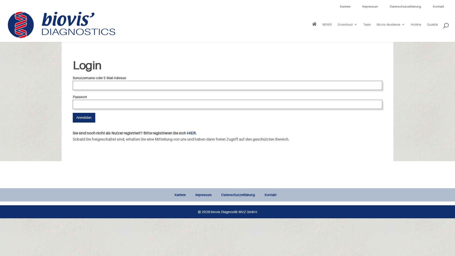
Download (345, 24)
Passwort (80, 97)
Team (367, 24)
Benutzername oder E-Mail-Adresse (99, 78)
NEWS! (327, 24)
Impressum (370, 6)
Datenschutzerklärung (405, 6)
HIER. (191, 133)
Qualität (432, 24)
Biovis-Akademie (388, 24)
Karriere (345, 6)
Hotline (416, 24)
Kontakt (438, 6)
